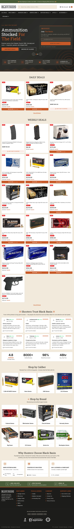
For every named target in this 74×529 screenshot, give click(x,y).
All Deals (4, 12)
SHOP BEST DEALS (10, 49)
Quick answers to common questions (39, 484)
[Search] (19, 7)
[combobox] (39, 7)
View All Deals (37, 113)
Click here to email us (63, 484)
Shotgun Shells (44, 12)
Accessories (62, 12)
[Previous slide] (33, 54)
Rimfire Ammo (33, 12)
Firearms (5, 16)
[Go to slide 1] (36, 54)
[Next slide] (40, 54)
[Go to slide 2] (37, 54)
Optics (54, 12)
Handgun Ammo (22, 12)
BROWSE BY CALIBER (27, 49)
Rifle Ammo (12, 12)
